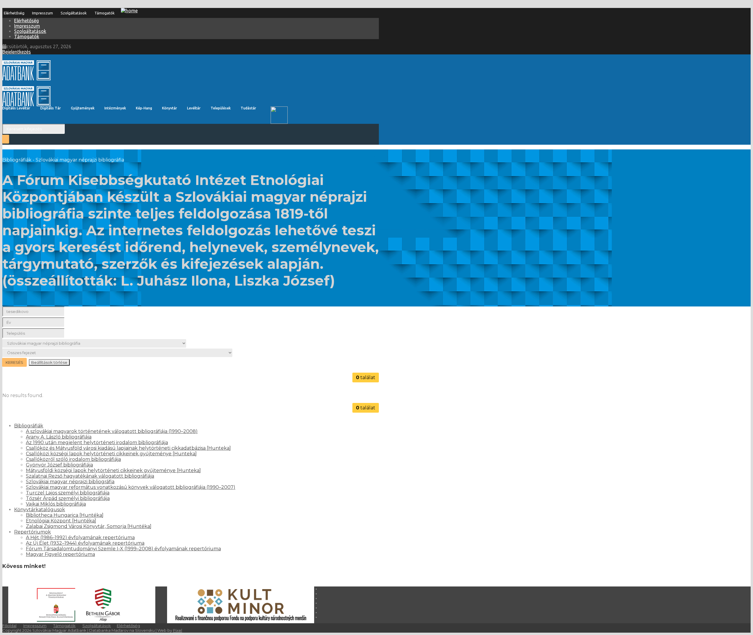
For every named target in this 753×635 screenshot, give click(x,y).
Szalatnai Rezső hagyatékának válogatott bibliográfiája (90, 476)
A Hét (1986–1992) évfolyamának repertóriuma (80, 537)
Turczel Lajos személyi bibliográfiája (67, 493)
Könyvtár (169, 108)
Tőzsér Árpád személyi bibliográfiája (68, 498)
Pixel (177, 630)
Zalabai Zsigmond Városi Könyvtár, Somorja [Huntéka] (88, 526)
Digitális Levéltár (16, 108)
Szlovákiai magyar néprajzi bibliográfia (70, 481)
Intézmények (115, 108)
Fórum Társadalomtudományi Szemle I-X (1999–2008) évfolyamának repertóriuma (123, 548)
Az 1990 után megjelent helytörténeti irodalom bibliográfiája (97, 442)
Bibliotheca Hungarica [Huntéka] (65, 515)
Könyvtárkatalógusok (39, 509)
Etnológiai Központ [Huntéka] (61, 521)
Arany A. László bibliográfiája (58, 437)
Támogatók (104, 13)
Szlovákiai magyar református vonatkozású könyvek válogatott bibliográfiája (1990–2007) (130, 487)
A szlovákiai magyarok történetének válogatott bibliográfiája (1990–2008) (112, 431)
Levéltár (194, 108)
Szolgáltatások (74, 13)
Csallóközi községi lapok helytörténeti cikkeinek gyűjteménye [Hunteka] (111, 453)
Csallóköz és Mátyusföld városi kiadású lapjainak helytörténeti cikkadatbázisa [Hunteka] (128, 448)
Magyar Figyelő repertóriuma (60, 554)
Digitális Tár (50, 108)
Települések (221, 108)
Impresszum (42, 13)
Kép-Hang (144, 108)
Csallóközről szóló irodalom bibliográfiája (73, 459)
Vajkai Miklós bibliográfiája (56, 504)
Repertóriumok (32, 532)
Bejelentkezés (16, 51)
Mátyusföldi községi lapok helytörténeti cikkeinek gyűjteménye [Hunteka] (113, 470)
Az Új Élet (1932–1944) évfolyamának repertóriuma (85, 543)
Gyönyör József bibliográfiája (59, 465)
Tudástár (248, 108)
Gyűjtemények (82, 108)
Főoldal (9, 625)
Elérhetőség (14, 13)
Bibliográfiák (28, 426)
